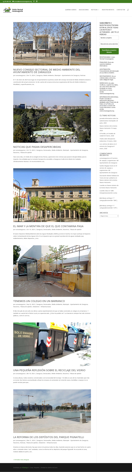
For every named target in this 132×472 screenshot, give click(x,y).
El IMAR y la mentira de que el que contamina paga (48, 226)
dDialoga (25, 467)
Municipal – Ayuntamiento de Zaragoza (67, 75)
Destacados (47, 150)
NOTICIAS (94, 10)
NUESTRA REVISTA (108, 10)
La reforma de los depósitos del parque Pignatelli (48, 437)
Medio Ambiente (48, 75)
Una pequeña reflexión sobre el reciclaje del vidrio (49, 370)
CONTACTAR (121, 10)
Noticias (82, 75)
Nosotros (16, 152)
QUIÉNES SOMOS (70, 10)
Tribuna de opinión (26, 152)
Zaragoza (39, 75)
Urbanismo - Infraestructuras (42, 307)
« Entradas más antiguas (21, 460)
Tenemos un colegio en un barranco (39, 301)
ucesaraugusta (20, 75)
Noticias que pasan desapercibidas (37, 147)
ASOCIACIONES (84, 10)
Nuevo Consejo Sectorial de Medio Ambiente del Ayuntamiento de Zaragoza (46, 71)
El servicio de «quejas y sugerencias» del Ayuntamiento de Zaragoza (109, 160)
